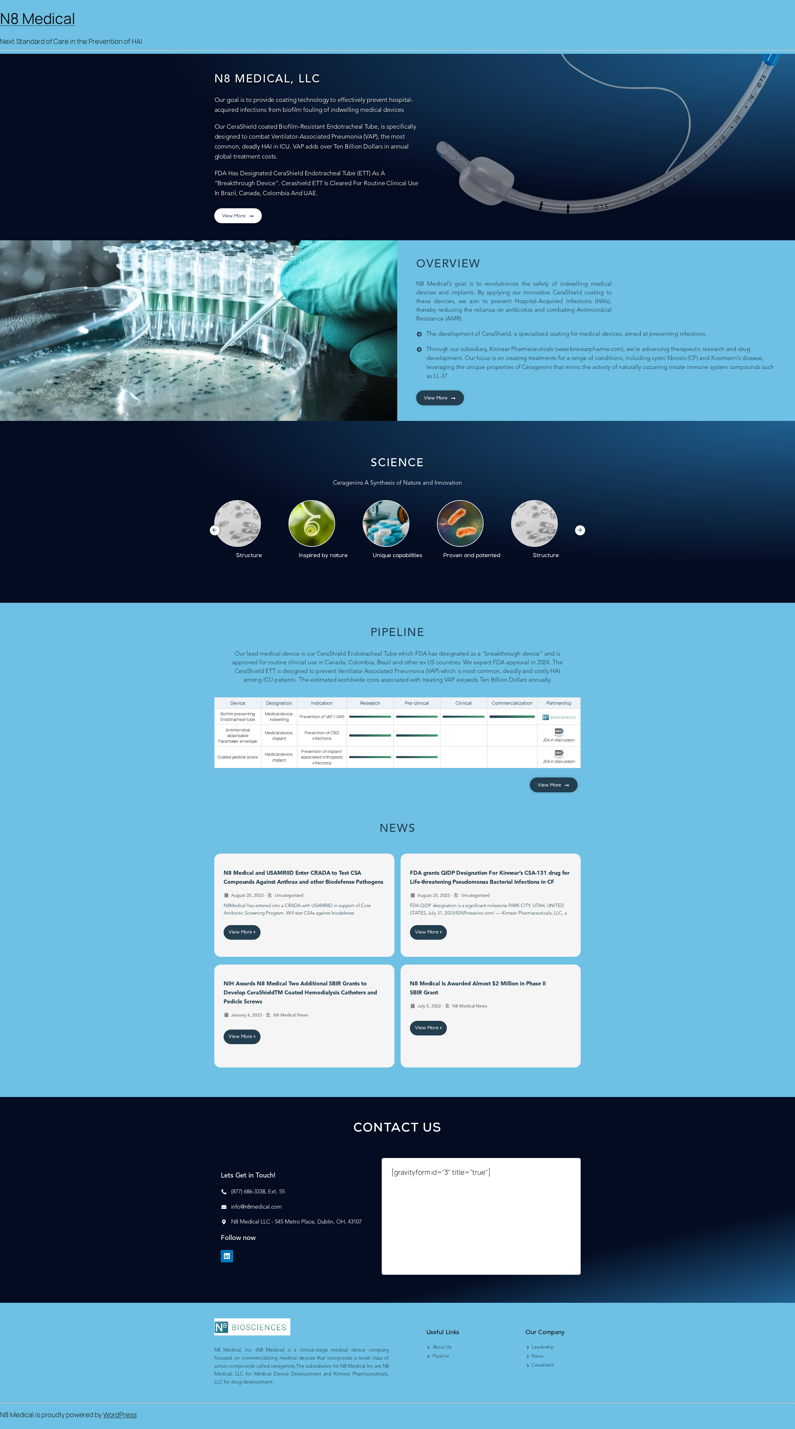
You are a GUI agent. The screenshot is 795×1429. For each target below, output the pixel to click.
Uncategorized (289, 895)
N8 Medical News (290, 1015)
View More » (242, 932)
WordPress (120, 1414)
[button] (215, 530)
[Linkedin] (227, 1256)
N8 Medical (37, 18)
